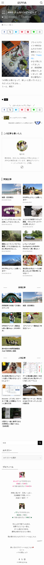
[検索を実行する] (40, 443)
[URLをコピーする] (39, 32)
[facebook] (19, 559)
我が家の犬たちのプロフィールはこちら (22, 537)
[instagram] (25, 559)
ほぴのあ (22, 3)
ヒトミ (22, 154)
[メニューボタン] (2, 2)
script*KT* (39, 541)
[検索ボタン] (41, 2)
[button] (4, 32)
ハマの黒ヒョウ (22, 552)
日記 (6, 17)
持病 (12, 493)
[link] (22, 167)
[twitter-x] (22, 559)
